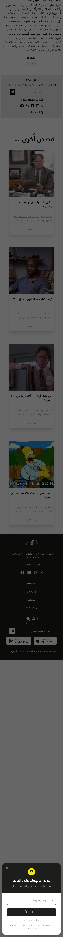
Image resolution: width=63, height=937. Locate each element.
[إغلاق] (7, 867)
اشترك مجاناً (31, 912)
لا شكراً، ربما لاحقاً (31, 920)
